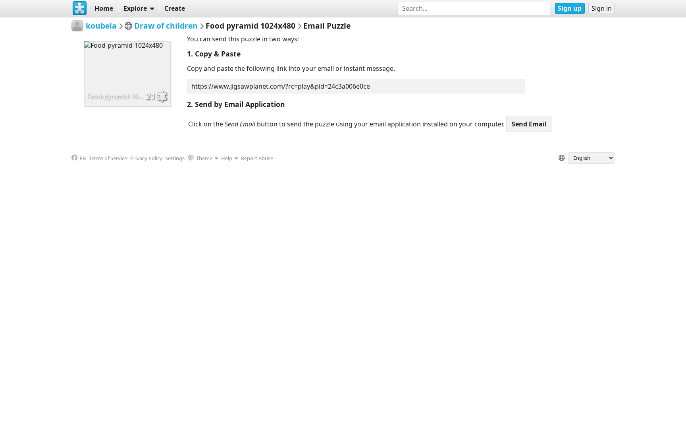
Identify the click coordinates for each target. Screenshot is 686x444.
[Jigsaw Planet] (79, 8)
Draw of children (166, 25)
